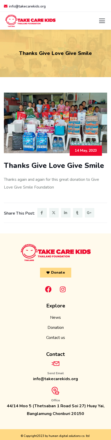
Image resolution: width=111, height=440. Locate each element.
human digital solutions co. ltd (69, 436)
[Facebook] (48, 289)
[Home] (56, 252)
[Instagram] (62, 289)
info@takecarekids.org (27, 6)
